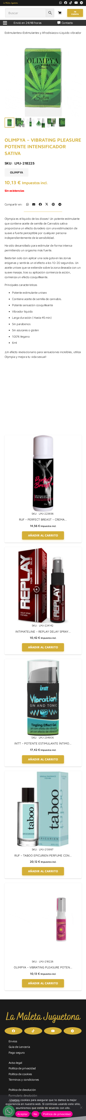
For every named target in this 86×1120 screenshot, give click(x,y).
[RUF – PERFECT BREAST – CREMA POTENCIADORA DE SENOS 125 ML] (43, 437)
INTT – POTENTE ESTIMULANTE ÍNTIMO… (43, 743)
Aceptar (22, 1114)
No (35, 1114)
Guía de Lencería (19, 1046)
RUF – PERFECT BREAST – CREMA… (43, 519)
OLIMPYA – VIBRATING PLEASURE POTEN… (43, 967)
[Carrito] (59, 13)
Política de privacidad (22, 1068)
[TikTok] (70, 2)
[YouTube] (76, 2)
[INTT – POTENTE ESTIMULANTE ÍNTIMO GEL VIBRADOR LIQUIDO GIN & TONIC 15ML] (43, 661)
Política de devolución (22, 1089)
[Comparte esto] (27, 204)
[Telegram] (81, 2)
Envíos (13, 1041)
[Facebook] (65, 2)
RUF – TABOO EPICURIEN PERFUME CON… (43, 855)
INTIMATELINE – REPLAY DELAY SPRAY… (43, 631)
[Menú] (5, 23)
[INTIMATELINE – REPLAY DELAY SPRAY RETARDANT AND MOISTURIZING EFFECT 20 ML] (43, 549)
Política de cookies (20, 1074)
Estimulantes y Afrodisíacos (40, 32)
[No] (81, 1107)
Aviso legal (15, 1062)
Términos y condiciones (24, 1079)
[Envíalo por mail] (33, 204)
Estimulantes (13, 32)
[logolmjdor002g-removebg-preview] (10, 3)
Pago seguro (17, 1052)
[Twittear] (46, 204)
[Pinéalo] (53, 204)
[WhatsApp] (60, 2)
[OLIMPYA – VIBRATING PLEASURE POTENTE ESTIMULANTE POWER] (43, 885)
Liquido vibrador (70, 32)
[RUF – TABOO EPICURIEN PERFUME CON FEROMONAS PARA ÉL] (43, 773)
